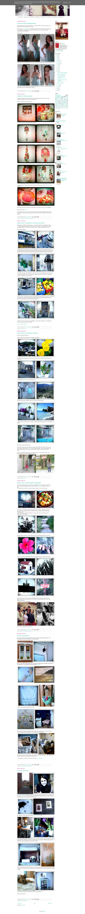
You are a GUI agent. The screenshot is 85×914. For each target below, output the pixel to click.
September (59, 63)
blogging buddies (63, 103)
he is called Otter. (36, 815)
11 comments (29, 216)
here (37, 758)
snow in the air (58, 170)
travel (24, 328)
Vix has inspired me (26, 28)
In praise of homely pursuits (24, 96)
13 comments (29, 764)
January (58, 86)
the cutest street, (23, 795)
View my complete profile (59, 51)
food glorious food (26, 218)
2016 (57, 55)
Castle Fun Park (63, 163)
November (59, 60)
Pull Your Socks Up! (59, 155)
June (58, 67)
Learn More (65, 2)
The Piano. (39, 664)
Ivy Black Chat (58, 124)
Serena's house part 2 (23, 635)
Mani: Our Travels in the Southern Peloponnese (64, 115)
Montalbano (25, 379)
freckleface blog (59, 96)
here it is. (26, 209)
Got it (70, 2)
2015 (57, 56)
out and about (22, 328)
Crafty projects (22, 218)
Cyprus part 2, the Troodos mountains (27, 333)
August (58, 64)
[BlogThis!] (35, 91)
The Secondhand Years (60, 139)
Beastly (62, 125)
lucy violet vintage (59, 162)
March (58, 71)
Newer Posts (19, 903)
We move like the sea (64, 140)
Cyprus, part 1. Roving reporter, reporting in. (29, 483)
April (58, 70)
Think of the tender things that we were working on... (64, 180)
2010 (57, 90)
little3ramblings (59, 147)
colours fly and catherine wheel (61, 178)
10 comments (29, 629)
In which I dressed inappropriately (26, 23)
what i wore (65, 97)
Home (35, 903)
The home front (32, 218)
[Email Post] (32, 216)
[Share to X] (36, 91)
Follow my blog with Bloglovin (22, 324)
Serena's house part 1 (23, 770)
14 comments (29, 899)
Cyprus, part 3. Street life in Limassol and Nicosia (31, 223)
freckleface (62, 43)
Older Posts (49, 903)
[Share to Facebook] (37, 91)
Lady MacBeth (58, 132)
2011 (57, 89)
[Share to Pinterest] (38, 91)
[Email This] (34, 91)
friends (21, 900)
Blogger (44, 911)
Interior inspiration (24, 900)
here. (42, 758)
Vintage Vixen (58, 113)
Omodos (29, 448)
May (58, 68)
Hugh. (48, 185)
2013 (57, 59)
